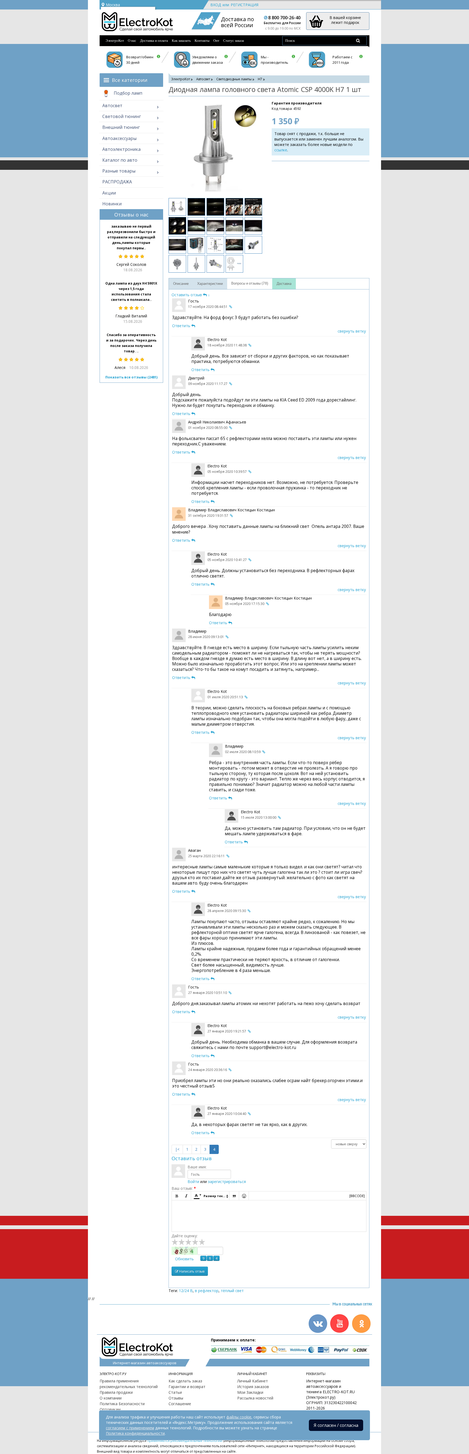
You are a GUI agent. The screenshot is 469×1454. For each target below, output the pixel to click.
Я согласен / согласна (336, 1425)
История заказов (253, 1386)
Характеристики (210, 284)
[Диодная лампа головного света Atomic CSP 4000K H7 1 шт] (215, 146)
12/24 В (186, 1290)
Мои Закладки (250, 1392)
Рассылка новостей (255, 1398)
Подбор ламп (127, 93)
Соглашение (180, 1403)
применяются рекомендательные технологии (184, 1440)
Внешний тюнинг (121, 127)
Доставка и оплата (154, 41)
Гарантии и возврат (187, 1386)
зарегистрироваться (227, 1181)
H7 (260, 79)
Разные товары (118, 171)
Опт (216, 41)
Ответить (181, 325)
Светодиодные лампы (234, 79)
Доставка (284, 284)
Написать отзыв (191, 1271)
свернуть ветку (352, 331)
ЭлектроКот (115, 41)
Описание (181, 284)
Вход (215, 4)
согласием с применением (130, 1427)
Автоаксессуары (119, 138)
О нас (132, 41)
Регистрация (244, 4)
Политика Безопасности (122, 1403)
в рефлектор (206, 1290)
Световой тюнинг (121, 116)
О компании (111, 1398)
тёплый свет (232, 1290)
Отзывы (176, 1398)
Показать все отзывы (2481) (131, 377)
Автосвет (112, 106)
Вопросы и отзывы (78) (249, 283)
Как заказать (181, 41)
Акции (109, 193)
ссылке (280, 149)
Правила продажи (116, 1392)
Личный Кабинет (252, 1380)
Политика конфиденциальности (135, 1433)
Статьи (175, 1392)
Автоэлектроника (121, 149)
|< (177, 1149)
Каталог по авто (119, 160)
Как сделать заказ (185, 1380)
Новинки (112, 204)
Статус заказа (233, 41)
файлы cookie (238, 1417)
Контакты (202, 41)
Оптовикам (110, 1409)
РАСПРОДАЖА (117, 182)
